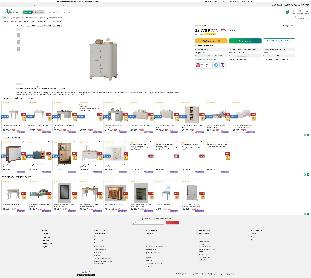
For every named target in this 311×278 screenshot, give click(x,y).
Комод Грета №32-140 (61, 165)
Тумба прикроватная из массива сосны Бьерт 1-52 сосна (140, 205)
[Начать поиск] (287, 12)
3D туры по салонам (257, 237)
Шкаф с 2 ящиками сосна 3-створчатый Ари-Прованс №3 (190, 205)
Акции (43, 18)
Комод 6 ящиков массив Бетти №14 (165, 126)
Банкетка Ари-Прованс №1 (11, 204)
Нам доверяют (150, 240)
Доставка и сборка (19, 5)
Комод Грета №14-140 (35, 165)
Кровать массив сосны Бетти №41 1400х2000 (216, 126)
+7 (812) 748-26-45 (304, 4)
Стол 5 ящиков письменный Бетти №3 (114, 126)
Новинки (5, 18)
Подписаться (172, 223)
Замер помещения (100, 249)
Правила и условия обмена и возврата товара (103, 262)
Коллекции (32, 18)
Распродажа (17, 18)
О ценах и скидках (99, 240)
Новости (71, 5)
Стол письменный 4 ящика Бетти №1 (64, 126)
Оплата (28, 5)
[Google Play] (90, 275)
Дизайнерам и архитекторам (155, 246)
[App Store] (81, 275)
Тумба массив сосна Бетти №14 (140, 125)
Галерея (253, 234)
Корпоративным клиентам (102, 258)
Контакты (149, 266)
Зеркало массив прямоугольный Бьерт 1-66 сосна (64, 205)
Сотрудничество (151, 249)
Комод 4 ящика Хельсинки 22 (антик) (190, 149)
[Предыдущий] (305, 135)
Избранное (300, 13)
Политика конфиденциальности (205, 245)
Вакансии (149, 260)
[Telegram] (216, 65)
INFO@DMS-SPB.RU (180, 273)
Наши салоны (54, 5)
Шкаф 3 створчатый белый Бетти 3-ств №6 (191, 126)
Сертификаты (203, 254)
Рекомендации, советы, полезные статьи (206, 241)
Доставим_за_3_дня (209, 59)
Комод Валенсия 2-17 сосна (113, 204)
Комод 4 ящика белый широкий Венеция (115, 166)
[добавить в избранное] (22, 103)
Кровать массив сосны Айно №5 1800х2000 (38, 205)
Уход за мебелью (204, 234)
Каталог (77, 5)
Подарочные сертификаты (102, 243)
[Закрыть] (309, 1)
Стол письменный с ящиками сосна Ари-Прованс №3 (88, 205)
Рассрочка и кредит (37, 5)
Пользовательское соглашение (204, 258)
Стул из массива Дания (163, 204)
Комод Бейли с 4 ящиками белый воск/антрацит (140, 149)
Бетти (206, 49)
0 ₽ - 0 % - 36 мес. (210, 34)
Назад (6, 21)
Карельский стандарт (205, 237)
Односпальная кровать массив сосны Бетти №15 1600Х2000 (242, 126)
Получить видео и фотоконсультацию (206, 65)
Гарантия (97, 255)
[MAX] (222, 65)
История (149, 237)
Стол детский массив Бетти (11, 125)
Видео (253, 240)
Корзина (307, 13)
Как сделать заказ (99, 234)
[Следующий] (308, 135)
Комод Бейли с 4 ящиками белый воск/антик (166, 149)
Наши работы (64, 5)
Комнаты (83, 5)
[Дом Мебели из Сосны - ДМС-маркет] (11, 11)
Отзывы (47, 5)
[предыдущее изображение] (19, 29)
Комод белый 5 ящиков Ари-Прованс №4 (88, 166)
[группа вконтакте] (83, 272)
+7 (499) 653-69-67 (292, 4)
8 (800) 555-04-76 (277, 4)
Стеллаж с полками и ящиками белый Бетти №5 (89, 109)
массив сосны (242, 56)
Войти (293, 13)
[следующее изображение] (19, 84)
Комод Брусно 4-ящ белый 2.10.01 (11, 166)
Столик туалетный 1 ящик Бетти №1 (38, 126)
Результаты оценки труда (154, 263)
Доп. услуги (97, 252)
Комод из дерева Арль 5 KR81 (216, 146)
